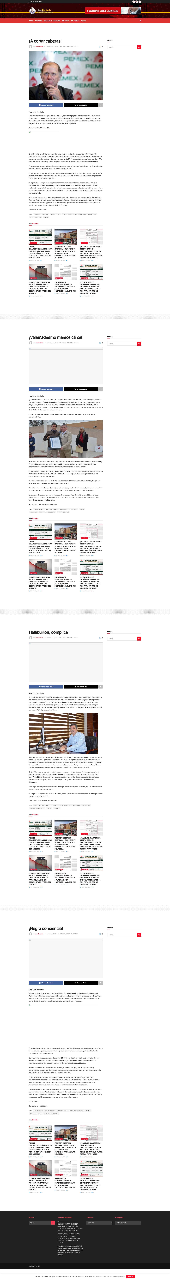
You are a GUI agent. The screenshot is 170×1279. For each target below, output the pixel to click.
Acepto (130, 1276)
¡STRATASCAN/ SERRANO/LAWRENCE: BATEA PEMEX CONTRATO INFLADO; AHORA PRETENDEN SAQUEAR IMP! (65, 286)
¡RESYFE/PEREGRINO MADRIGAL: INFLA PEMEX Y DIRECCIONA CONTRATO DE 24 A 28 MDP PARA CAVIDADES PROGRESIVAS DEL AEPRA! (65, 252)
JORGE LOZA (86, 805)
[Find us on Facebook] (133, 1)
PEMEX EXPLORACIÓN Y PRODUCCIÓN (42, 512)
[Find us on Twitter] (136, 1)
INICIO (31, 21)
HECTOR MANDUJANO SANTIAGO (56, 509)
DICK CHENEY (38, 509)
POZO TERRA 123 (63, 512)
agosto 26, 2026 (34, 260)
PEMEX (76, 46)
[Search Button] (140, 20)
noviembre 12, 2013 (52, 638)
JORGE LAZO (92, 214)
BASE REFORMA (39, 805)
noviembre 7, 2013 (52, 934)
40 (42, 555)
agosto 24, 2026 (85, 296)
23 (67, 555)
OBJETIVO (65, 21)
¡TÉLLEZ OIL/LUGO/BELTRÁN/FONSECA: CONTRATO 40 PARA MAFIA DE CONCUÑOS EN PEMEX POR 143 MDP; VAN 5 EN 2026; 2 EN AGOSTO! (40, 252)
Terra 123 (57, 808)
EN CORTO (75, 21)
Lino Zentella (39, 46)
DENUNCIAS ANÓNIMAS (52, 21)
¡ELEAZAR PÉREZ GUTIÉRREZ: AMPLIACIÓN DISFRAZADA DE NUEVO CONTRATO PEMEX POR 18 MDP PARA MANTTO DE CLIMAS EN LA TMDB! (90, 287)
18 (93, 555)
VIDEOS (83, 21)
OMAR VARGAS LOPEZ (37, 808)
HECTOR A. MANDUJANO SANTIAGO (74, 214)
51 (42, 591)
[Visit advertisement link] (113, 10)
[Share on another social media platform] (100, 105)
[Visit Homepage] (41, 11)
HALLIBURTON (55, 214)
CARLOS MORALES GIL (41, 214)
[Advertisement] (85, 30)
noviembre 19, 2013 (52, 46)
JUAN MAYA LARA (35, 217)
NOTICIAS (38, 21)
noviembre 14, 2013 (52, 343)
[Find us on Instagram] (140, 1)
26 (67, 588)
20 (93, 591)
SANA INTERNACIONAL (50, 1113)
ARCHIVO (63, 46)
